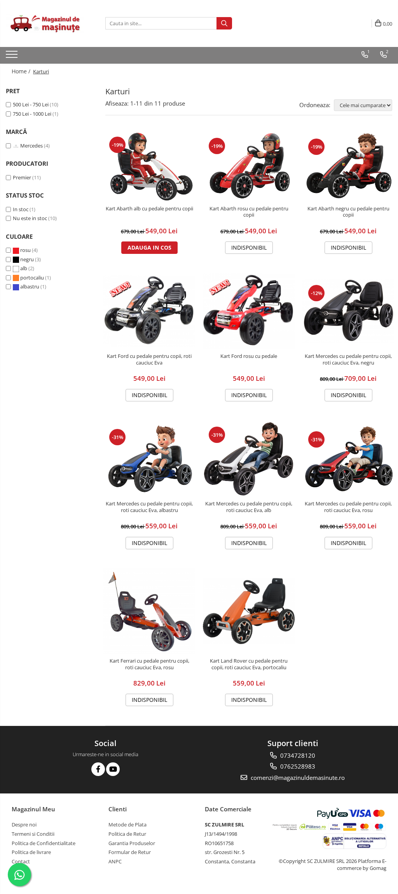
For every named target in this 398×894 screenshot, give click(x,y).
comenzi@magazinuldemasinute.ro (297, 777)
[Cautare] (224, 23)
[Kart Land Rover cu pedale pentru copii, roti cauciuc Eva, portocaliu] (249, 611)
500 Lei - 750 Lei (31, 104)
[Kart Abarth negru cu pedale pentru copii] (348, 166)
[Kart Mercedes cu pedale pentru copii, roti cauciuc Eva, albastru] (149, 458)
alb (23, 268)
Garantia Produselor (131, 843)
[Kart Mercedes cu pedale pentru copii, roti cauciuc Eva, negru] (348, 311)
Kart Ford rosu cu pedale (248, 356)
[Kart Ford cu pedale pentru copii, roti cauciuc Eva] (149, 310)
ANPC (115, 861)
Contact (21, 861)
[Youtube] (113, 769)
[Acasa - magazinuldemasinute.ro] (45, 23)
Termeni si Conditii (33, 833)
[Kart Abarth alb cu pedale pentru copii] (149, 166)
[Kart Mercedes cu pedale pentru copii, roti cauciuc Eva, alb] (249, 459)
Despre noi (24, 824)
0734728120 (297, 755)
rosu (25, 250)
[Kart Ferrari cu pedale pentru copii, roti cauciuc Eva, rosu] (149, 610)
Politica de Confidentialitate (43, 843)
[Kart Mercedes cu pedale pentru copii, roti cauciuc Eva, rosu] (348, 458)
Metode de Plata (127, 824)
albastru (29, 286)
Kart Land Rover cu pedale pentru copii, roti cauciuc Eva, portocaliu (249, 664)
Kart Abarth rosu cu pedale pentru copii (248, 212)
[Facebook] (98, 769)
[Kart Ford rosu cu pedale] (249, 311)
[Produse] (12, 56)
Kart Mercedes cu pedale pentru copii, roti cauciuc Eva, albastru (149, 507)
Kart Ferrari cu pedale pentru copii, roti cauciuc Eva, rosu (149, 664)
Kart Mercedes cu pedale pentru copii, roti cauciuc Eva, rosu (348, 507)
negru (27, 259)
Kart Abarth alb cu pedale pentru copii (149, 208)
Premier (22, 177)
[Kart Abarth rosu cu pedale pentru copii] (249, 166)
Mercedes (31, 145)
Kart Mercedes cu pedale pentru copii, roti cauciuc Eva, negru (348, 359)
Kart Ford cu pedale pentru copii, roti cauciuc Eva (149, 359)
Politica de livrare (31, 852)
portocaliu (32, 277)
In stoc (20, 209)
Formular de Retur (129, 852)
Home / (22, 71)
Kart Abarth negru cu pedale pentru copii (348, 212)
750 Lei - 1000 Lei (32, 113)
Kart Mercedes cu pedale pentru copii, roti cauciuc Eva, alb (248, 507)
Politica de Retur (127, 833)
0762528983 (297, 766)
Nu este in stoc (30, 218)
